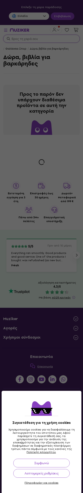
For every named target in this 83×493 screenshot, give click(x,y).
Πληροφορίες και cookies (41, 483)
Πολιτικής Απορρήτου (41, 452)
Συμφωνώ (41, 463)
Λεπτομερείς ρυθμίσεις (42, 473)
